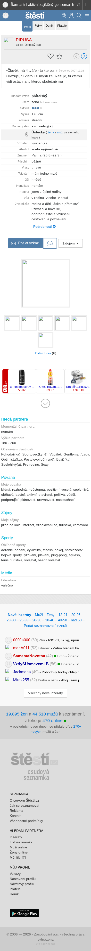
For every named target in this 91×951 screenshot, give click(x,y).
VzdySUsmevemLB (31, 664)
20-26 (75, 615)
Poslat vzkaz (28, 243)
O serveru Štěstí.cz (24, 800)
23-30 (11, 620)
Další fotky (43, 353)
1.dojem (69, 243)
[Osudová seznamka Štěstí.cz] (35, 15)
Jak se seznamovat (24, 805)
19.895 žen (17, 714)
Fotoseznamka (21, 842)
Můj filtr (15, 857)
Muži (39, 615)
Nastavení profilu (23, 879)
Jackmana (22, 672)
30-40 (49, 620)
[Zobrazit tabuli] (87, 5)
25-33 (23, 620)
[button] (87, 15)
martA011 (21, 648)
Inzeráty (16, 837)
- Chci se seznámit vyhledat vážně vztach (46, 656)
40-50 (62, 620)
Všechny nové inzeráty (45, 693)
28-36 (36, 620)
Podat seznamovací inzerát (45, 626)
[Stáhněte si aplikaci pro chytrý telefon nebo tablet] (24, 913)
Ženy (51, 615)
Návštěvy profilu (22, 884)
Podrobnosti (43, 226)
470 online (53, 720)
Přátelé (62, 25)
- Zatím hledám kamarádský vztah (46, 648)
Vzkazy (15, 874)
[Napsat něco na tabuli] (78, 5)
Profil (27, 27)
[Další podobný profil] (84, 56)
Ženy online (19, 852)
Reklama (16, 811)
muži (60, 132)
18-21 (62, 615)
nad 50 (76, 620)
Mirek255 (21, 680)
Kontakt (15, 816)
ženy (51, 132)
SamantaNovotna (29, 656)
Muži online (18, 847)
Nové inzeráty (19, 615)
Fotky (38, 25)
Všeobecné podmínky (26, 821)
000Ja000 (21, 640)
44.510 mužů (45, 714)
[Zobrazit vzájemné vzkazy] (50, 243)
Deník (49, 25)
